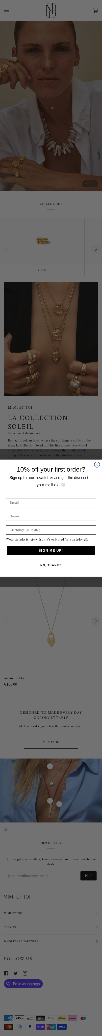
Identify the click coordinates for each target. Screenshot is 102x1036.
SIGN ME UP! (51, 550)
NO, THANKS (51, 565)
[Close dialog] (97, 464)
